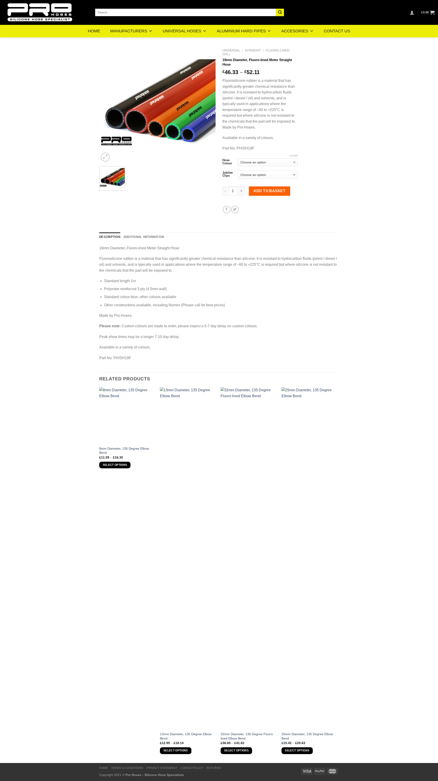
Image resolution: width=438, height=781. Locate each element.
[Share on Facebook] (226, 209)
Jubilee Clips (227, 174)
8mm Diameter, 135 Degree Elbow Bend (124, 451)
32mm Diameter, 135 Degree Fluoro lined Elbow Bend (247, 736)
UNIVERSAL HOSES (182, 31)
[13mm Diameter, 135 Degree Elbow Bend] (188, 558)
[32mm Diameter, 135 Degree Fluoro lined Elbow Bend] (249, 558)
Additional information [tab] (143, 237)
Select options (115, 465)
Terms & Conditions (127, 768)
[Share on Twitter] (235, 209)
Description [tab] (109, 237)
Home (103, 768)
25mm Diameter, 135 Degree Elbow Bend (307, 736)
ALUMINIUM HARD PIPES (241, 31)
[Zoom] (105, 157)
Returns (213, 768)
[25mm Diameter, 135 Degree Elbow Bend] (310, 558)
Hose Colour (227, 162)
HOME (94, 31)
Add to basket (269, 191)
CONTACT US (337, 31)
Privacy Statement (161, 768)
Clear (293, 155)
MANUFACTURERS (128, 31)
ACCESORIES (294, 31)
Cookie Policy (191, 768)
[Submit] (280, 12)
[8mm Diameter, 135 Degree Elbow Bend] (127, 415)
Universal (231, 50)
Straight (253, 50)
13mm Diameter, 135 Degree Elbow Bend (185, 736)
